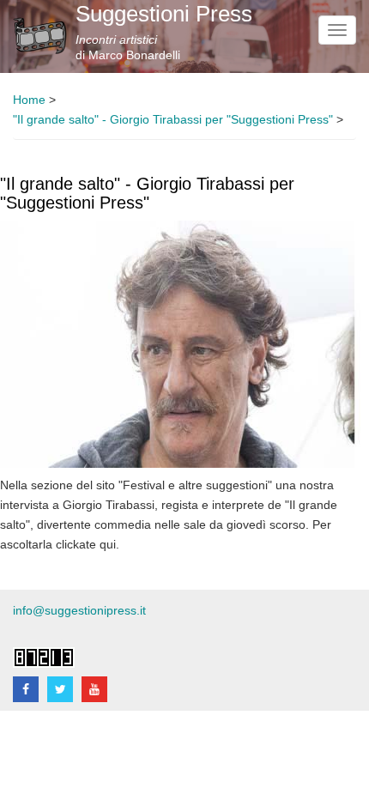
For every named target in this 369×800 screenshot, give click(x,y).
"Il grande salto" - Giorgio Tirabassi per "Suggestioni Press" (173, 119)
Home (29, 100)
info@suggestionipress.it (79, 610)
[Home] (40, 35)
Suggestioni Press (164, 14)
